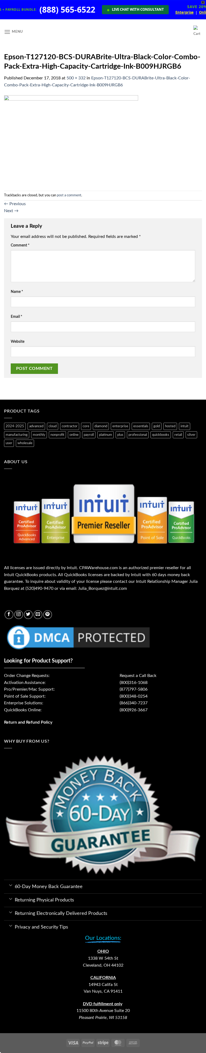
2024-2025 (15, 426)
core (86, 426)
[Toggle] (10, 884)
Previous (15, 204)
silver (191, 434)
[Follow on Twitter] (28, 614)
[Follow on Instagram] (18, 614)
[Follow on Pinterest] (47, 614)
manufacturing (17, 434)
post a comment (69, 195)
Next (11, 211)
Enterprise (184, 12)
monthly (39, 434)
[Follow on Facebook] (9, 614)
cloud (53, 426)
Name (17, 292)
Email (16, 317)
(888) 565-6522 (67, 10)
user (9, 443)
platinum (105, 434)
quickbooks (160, 434)
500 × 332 (76, 78)
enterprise (120, 426)
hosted (170, 426)
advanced (36, 426)
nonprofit (57, 434)
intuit (185, 426)
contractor (70, 426)
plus (120, 434)
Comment (20, 245)
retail (178, 434)
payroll (89, 434)
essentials (140, 426)
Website (17, 342)
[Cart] (197, 32)
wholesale (24, 443)
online (74, 434)
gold (156, 426)
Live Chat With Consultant (135, 9)
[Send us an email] (38, 614)
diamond (100, 426)
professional (137, 434)
